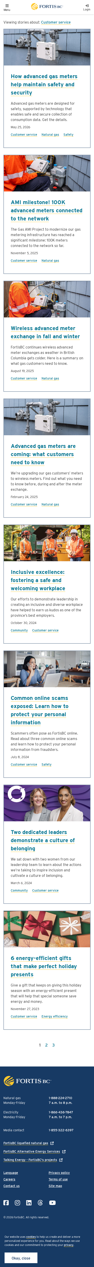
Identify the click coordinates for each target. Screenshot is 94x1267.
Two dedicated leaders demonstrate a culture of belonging (43, 840)
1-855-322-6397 (61, 1130)
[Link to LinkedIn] (28, 1202)
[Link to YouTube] (52, 1202)
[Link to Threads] (40, 1202)
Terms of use (58, 1179)
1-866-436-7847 (61, 1112)
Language (10, 1173)
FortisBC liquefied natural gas (25, 1143)
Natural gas (50, 134)
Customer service (56, 22)
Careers (9, 1179)
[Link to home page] (46, 7)
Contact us (11, 1186)
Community (19, 630)
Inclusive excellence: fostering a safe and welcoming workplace (38, 580)
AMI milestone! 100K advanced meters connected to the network (46, 210)
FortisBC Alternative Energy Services (31, 1151)
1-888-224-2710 (60, 1098)
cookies (31, 1236)
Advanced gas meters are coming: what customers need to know (43, 454)
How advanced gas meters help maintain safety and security (44, 84)
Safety (68, 134)
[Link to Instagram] (17, 1202)
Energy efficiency (55, 1016)
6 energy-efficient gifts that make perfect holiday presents (44, 966)
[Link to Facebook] (6, 1202)
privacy (68, 1245)
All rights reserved (37, 1217)
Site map (55, 1186)
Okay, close (21, 1258)
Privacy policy (59, 1173)
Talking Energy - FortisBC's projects (30, 1160)
